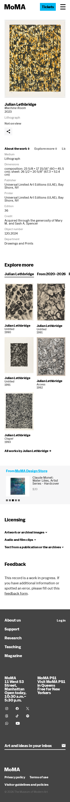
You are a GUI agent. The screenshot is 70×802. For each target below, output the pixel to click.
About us (12, 620)
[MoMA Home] (15, 6)
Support (11, 629)
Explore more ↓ (45, 148)
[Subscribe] (64, 745)
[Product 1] (7, 500)
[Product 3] (13, 500)
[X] (29, 708)
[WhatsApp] (8, 723)
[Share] (8, 131)
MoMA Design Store (31, 471)
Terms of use (38, 777)
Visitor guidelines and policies (26, 784)
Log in (61, 620)
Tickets (48, 7)
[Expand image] (35, 59)
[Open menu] (63, 6)
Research (12, 638)
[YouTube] (18, 723)
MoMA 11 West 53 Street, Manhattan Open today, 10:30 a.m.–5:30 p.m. (15, 689)
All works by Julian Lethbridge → (27, 450)
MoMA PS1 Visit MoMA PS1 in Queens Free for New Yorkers (51, 685)
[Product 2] (10, 500)
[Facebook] (18, 708)
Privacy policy (14, 777)
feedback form (16, 593)
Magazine (13, 655)
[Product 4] (16, 500)
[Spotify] (29, 716)
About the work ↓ (17, 148)
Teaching (12, 646)
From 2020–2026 (51, 274)
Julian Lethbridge (20, 104)
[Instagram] (8, 708)
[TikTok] (18, 716)
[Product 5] (19, 500)
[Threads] (8, 716)
